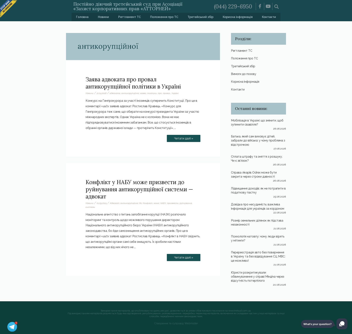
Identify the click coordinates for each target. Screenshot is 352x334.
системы (90, 207)
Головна (82, 17)
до (140, 203)
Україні (174, 93)
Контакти (269, 17)
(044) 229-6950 (233, 6)
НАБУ (163, 203)
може (156, 203)
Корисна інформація (238, 17)
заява (143, 93)
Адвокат (114, 203)
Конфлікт (148, 203)
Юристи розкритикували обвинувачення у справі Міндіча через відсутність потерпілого (257, 277)
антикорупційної (130, 93)
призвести (173, 203)
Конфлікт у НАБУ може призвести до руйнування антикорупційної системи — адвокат (139, 189)
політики (152, 93)
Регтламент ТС (129, 17)
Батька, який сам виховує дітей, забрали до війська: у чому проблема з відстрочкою (258, 140)
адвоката (115, 93)
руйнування (186, 203)
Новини (103, 17)
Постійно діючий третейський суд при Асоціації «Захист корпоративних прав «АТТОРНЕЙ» (127, 6)
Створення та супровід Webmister (176, 323)
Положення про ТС (164, 17)
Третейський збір (200, 17)
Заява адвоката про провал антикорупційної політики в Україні (133, 83)
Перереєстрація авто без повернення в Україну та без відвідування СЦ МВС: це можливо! (258, 256)
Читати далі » (185, 137)
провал (166, 93)
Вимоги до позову (243, 74)
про (160, 93)
